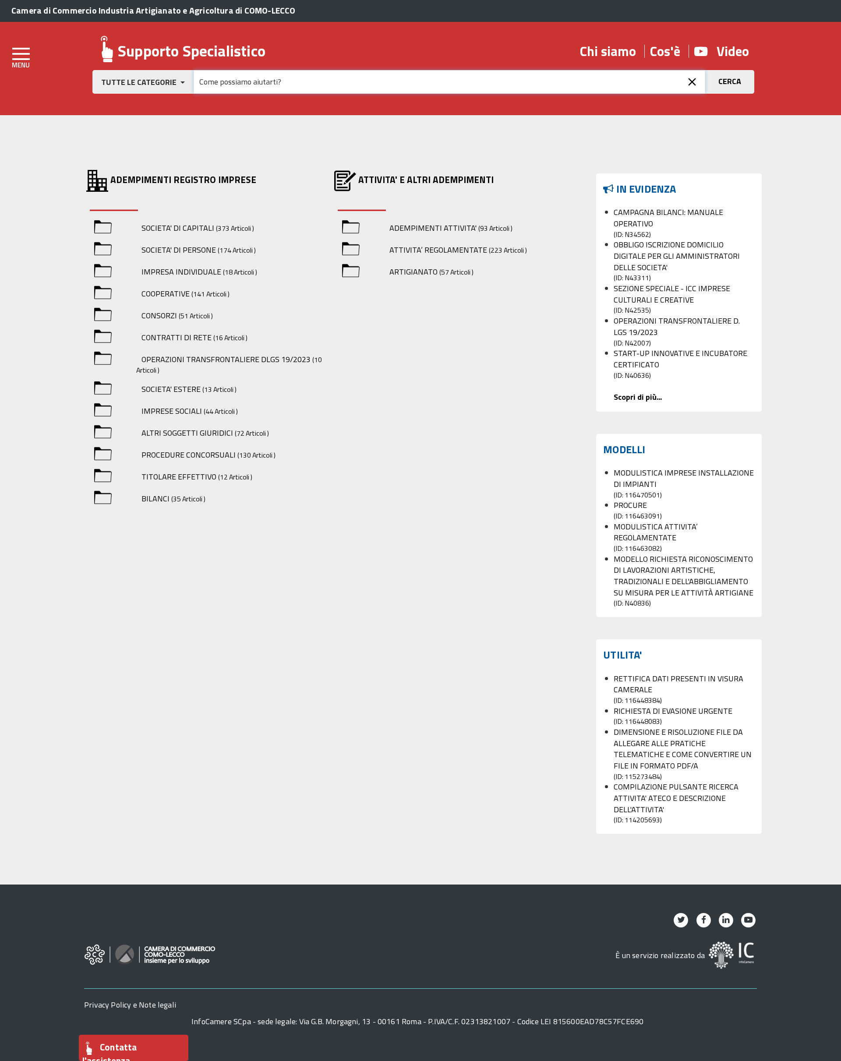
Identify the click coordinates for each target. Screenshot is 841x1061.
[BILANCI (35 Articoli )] (103, 499)
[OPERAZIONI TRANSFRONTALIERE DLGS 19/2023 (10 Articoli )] (103, 360)
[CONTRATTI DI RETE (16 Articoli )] (103, 338)
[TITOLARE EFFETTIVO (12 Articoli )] (103, 477)
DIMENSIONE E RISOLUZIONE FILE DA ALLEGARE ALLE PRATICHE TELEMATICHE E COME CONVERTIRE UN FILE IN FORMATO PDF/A (683, 754)
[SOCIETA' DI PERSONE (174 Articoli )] (103, 250)
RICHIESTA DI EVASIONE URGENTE (673, 716)
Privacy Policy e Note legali (130, 1005)
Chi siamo (608, 51)
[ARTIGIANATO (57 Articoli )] (351, 272)
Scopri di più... (638, 397)
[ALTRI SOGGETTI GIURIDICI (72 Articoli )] (103, 433)
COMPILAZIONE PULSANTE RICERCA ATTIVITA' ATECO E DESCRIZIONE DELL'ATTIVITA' (676, 803)
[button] (143, 82)
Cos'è (665, 51)
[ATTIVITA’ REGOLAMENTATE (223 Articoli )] (351, 250)
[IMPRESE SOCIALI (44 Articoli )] (103, 411)
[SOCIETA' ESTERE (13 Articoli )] (103, 389)
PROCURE (638, 510)
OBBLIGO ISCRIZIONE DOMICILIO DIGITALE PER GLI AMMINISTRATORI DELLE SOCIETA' (677, 261)
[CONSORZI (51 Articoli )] (103, 316)
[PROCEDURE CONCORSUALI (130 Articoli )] (103, 455)
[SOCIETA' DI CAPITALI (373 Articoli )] (103, 228)
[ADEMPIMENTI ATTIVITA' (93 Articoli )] (351, 228)
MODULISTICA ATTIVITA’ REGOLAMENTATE (656, 537)
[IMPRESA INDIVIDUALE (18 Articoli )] (103, 272)
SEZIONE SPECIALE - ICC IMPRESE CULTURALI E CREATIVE (672, 298)
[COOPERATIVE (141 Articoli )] (103, 294)
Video (728, 51)
